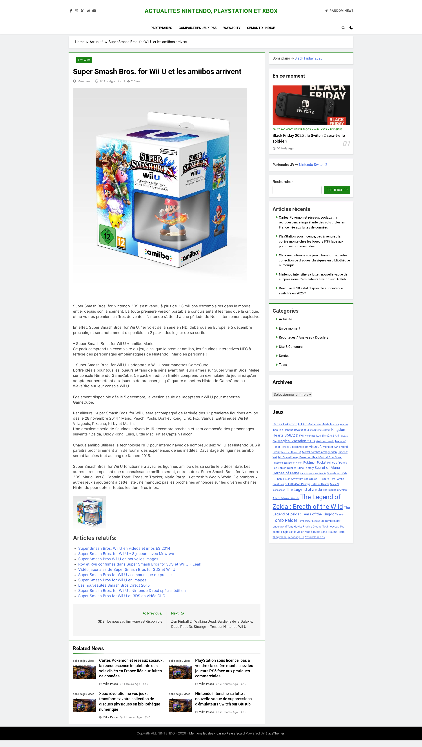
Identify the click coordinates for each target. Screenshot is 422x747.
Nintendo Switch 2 (313, 165)
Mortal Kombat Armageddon (319, 452)
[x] (82, 11)
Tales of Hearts (320, 484)
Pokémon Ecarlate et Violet (287, 462)
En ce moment (283, 129)
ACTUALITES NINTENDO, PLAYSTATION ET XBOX (211, 11)
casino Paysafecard (230, 733)
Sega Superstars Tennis (313, 473)
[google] (88, 11)
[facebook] (71, 11)
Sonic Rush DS (312, 478)
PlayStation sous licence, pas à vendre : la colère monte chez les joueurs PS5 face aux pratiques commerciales (311, 241)
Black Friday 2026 (308, 58)
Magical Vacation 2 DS (296, 441)
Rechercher (283, 181)
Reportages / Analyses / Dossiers (318, 129)
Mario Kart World (325, 441)
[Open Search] (343, 27)
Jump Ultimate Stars (318, 430)
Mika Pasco (85, 81)
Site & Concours (291, 347)
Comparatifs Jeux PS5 (198, 28)
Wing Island (280, 537)
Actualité (84, 60)
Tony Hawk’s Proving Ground (304, 526)
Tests (283, 365)
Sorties (284, 356)
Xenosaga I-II (295, 537)
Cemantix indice (261, 28)
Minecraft (315, 446)
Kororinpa (310, 435)
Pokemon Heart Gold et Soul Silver (320, 457)
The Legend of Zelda (304, 489)
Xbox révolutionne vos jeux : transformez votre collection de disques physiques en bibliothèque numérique (314, 260)
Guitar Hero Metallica (321, 424)
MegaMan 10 (300, 446)
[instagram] (76, 11)
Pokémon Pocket (314, 462)
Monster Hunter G (291, 452)
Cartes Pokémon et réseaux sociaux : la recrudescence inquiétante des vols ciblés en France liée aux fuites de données (312, 222)
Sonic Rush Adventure (290, 478)
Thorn (342, 514)
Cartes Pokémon (285, 424)
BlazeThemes (275, 733)
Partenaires (161, 28)
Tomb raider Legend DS (311, 521)
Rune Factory (305, 468)
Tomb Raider (285, 520)
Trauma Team (336, 531)
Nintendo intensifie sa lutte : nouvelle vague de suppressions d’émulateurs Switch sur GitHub (223, 698)
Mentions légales (201, 733)
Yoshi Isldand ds (315, 537)
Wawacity (231, 28)
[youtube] (94, 11)
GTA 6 (302, 424)
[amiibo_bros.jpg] (103, 512)
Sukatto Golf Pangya (297, 484)
